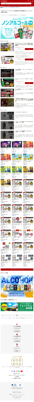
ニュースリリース (14, 394)
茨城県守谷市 (2, 152)
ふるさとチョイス (17, 373)
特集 (26, 5)
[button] (32, 3)
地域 (8, 5)
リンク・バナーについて (21, 394)
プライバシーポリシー (14, 395)
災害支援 (17, 376)
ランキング (14, 5)
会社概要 (10, 394)
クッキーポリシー (20, 395)
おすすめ (20, 5)
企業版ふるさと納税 (17, 378)
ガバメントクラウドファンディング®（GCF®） (17, 375)
